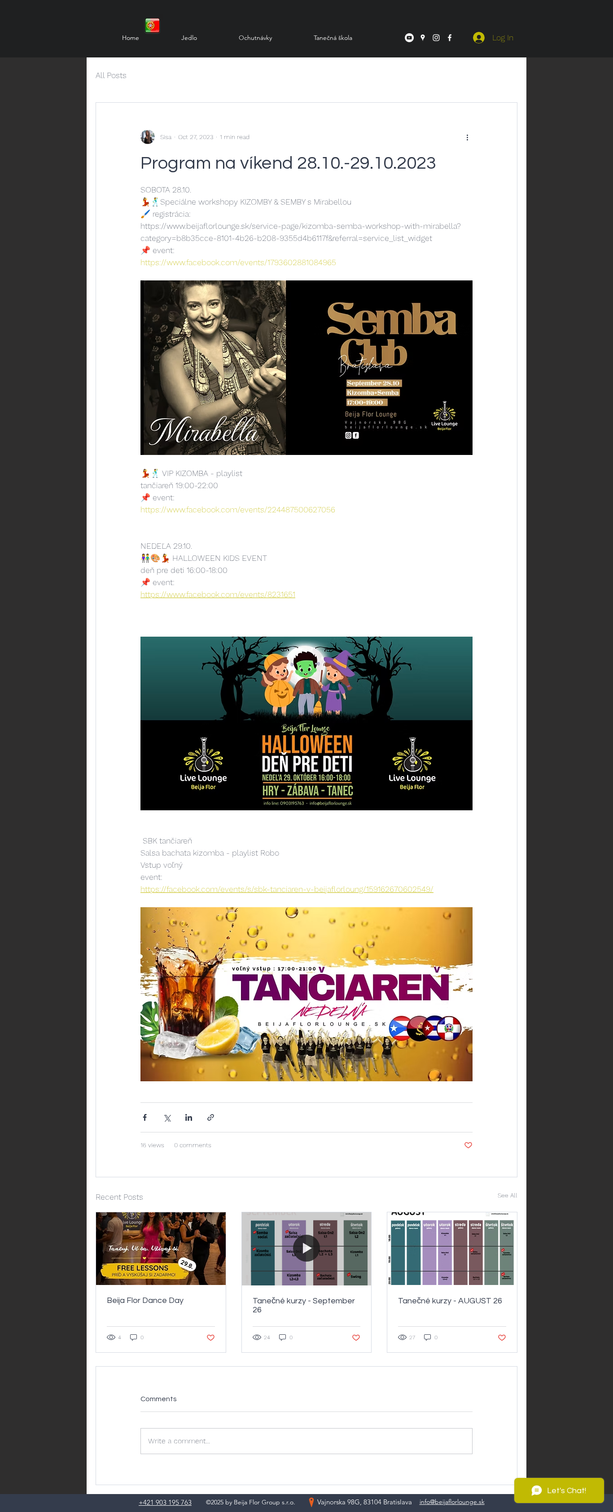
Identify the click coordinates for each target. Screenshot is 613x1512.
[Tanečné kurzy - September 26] (307, 1248)
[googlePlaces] (422, 37)
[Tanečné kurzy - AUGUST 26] (452, 1248)
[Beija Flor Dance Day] (161, 1248)
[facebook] (449, 37)
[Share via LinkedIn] (188, 1117)
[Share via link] (210, 1117)
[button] (319, 37)
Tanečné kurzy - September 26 (304, 1305)
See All (507, 1195)
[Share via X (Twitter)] (166, 1117)
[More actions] (467, 136)
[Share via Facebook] (144, 1117)
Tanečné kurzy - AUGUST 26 (450, 1301)
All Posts (111, 75)
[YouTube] (409, 37)
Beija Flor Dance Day (145, 1300)
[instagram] (436, 37)
